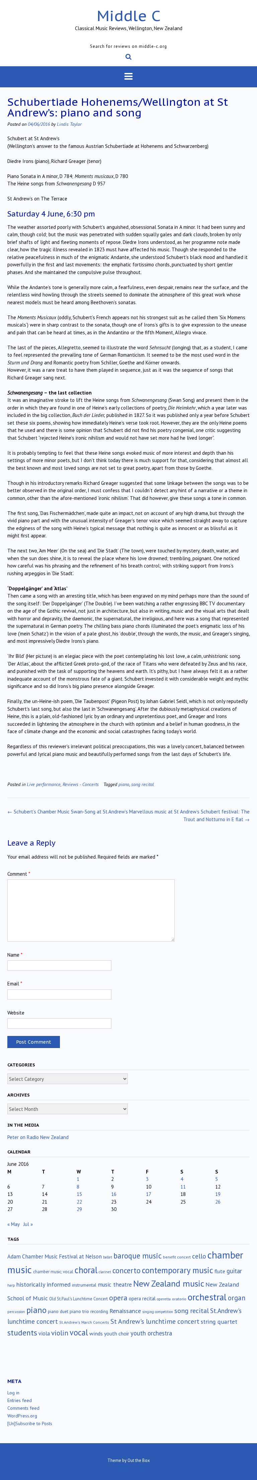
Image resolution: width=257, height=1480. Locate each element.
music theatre (115, 1284)
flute (220, 1271)
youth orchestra (151, 1333)
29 (79, 1209)
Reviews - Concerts (81, 784)
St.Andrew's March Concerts (84, 1322)
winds (96, 1333)
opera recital (142, 1298)
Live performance (44, 784)
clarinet (105, 1272)
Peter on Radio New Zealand (38, 1137)
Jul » (28, 1224)
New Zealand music (168, 1283)
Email (14, 983)
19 (218, 1194)
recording (99, 1311)
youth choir (116, 1333)
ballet (107, 1257)
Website (15, 1013)
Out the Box (138, 1460)
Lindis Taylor (69, 124)
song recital (142, 784)
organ (236, 1297)
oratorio (179, 1298)
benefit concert (177, 1256)
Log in (13, 1393)
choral (86, 1270)
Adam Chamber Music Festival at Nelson (54, 1256)
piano (123, 784)
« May (13, 1224)
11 (183, 1187)
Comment (18, 874)
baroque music (137, 1255)
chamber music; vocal (53, 1272)
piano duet (58, 1311)
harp (11, 1285)
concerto (126, 1270)
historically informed (43, 1284)
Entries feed (19, 1400)
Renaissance (125, 1311)
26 (218, 1202)
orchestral (207, 1297)
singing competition (157, 1311)
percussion (16, 1311)
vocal (79, 1332)
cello (199, 1256)
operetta (164, 1299)
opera (118, 1297)
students (22, 1332)
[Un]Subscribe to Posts (29, 1423)
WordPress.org (22, 1416)
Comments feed (23, 1408)
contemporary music (177, 1270)
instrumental (84, 1285)
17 (148, 1194)
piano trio (79, 1311)
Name (14, 955)
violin (59, 1332)
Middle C (129, 15)
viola (44, 1333)
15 (79, 1194)
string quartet (219, 1321)
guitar (234, 1271)
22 (79, 1202)
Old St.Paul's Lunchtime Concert (78, 1299)
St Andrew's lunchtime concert (154, 1321)
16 (113, 1194)
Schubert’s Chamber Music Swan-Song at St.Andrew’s (67, 811)
